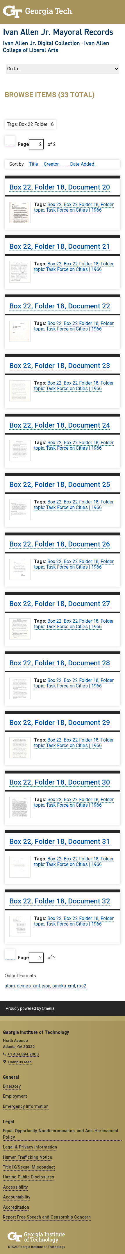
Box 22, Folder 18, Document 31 (59, 841)
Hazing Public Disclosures (28, 1177)
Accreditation (16, 1207)
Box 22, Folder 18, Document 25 (59, 484)
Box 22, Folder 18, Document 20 (59, 187)
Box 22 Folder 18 (81, 204)
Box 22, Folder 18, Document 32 (59, 901)
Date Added (82, 164)
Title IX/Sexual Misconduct (29, 1167)
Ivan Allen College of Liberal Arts (56, 46)
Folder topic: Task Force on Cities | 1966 (74, 207)
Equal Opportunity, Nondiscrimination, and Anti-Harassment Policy (60, 1133)
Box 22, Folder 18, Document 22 (59, 306)
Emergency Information (26, 1106)
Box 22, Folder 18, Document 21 (59, 246)
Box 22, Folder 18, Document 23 (59, 366)
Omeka (48, 1008)
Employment (15, 1096)
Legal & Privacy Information (30, 1147)
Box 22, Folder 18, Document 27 (59, 604)
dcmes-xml (28, 986)
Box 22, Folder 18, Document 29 (59, 723)
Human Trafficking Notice (27, 1157)
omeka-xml (63, 986)
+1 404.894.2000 (23, 1054)
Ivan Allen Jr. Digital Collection (41, 43)
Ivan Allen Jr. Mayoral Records (58, 32)
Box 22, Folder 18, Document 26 (59, 544)
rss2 (81, 986)
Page (23, 144)
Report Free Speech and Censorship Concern (47, 1217)
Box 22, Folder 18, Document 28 (59, 663)
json (46, 986)
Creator (52, 164)
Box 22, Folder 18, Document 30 (59, 782)
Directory (12, 1086)
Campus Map (20, 1062)
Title (34, 164)
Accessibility (15, 1187)
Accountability (16, 1197)
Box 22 (54, 204)
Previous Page (10, 141)
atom (10, 986)
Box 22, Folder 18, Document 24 (59, 425)
